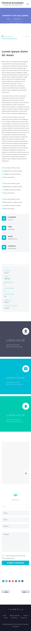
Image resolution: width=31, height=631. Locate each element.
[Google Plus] (10, 581)
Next (24, 592)
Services (26, 615)
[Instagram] (15, 609)
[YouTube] (22, 609)
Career (6, 617)
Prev (6, 592)
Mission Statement (15, 615)
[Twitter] (6, 581)
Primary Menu (27, 4)
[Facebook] (3, 581)
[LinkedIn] (19, 581)
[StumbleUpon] (22, 581)
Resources (14, 617)
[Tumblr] (16, 581)
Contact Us (24, 617)
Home (4, 615)
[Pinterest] (13, 581)
